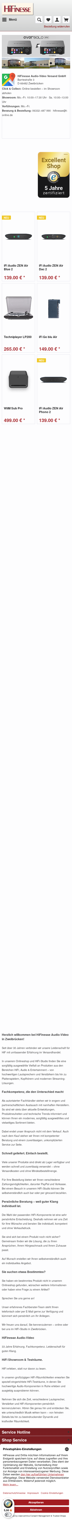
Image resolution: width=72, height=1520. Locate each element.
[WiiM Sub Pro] (18, 379)
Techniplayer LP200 (18, 337)
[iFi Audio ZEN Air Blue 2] (18, 237)
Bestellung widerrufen (57, 26)
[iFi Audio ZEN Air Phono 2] (53, 379)
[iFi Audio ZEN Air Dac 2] (53, 237)
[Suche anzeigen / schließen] (39, 19)
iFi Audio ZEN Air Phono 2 (51, 410)
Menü (13, 19)
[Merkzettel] (48, 19)
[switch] (8, 1515)
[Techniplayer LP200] (18, 308)
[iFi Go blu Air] (53, 308)
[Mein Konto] (57, 19)
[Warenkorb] (66, 19)
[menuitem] (9, 19)
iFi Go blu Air (48, 337)
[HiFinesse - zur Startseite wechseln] (18, 5)
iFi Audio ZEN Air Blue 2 (16, 267)
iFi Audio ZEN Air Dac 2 (51, 267)
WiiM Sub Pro (13, 408)
